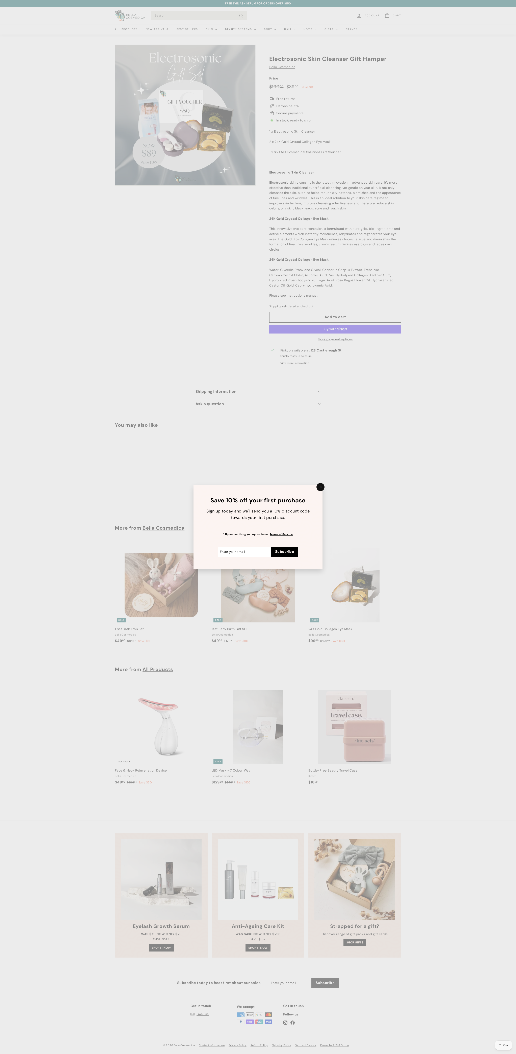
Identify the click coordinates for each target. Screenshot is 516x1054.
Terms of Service (281, 534)
